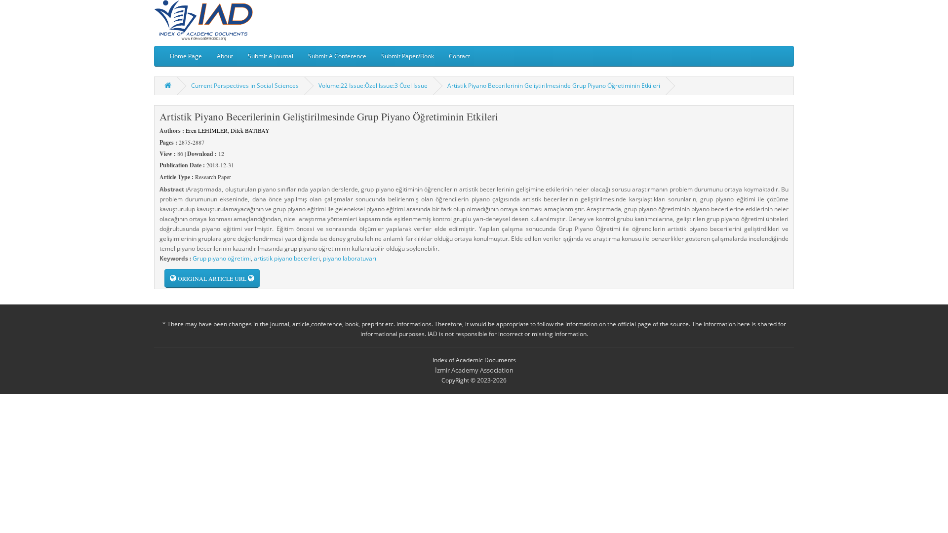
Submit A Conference (337, 56)
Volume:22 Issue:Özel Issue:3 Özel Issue (373, 85)
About (225, 56)
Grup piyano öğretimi (222, 258)
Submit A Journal (270, 56)
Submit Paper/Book (407, 56)
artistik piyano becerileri (287, 258)
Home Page (186, 56)
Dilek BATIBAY (250, 130)
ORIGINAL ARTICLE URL (212, 278)
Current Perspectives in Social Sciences (245, 85)
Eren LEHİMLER (207, 130)
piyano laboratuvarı (349, 258)
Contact (459, 56)
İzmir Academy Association (474, 370)
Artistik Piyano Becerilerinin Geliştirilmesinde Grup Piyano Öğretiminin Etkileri (553, 85)
